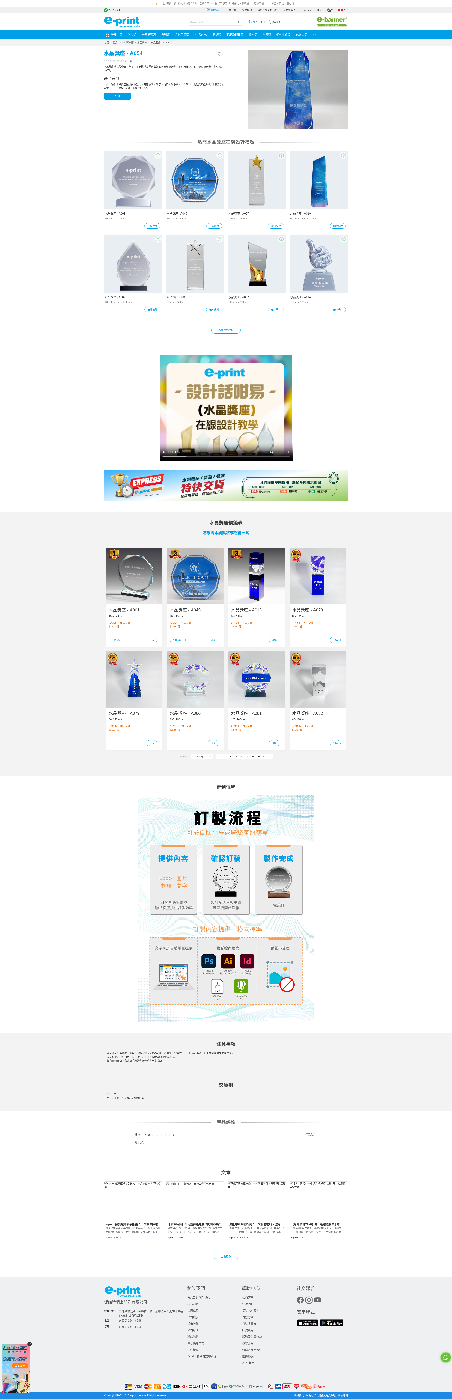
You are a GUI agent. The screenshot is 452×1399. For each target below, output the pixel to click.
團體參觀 (248, 1356)
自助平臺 (231, 9)
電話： (108, 1320)
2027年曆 (248, 1362)
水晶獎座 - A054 (160, 42)
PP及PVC (200, 34)
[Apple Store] (307, 1323)
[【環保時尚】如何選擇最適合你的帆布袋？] (195, 1200)
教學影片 (248, 1343)
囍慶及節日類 (234, 34)
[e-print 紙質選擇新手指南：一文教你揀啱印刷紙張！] (133, 1200)
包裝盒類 (301, 34)
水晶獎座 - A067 (238, 213)
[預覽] (158, 155)
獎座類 (253, 34)
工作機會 (193, 1349)
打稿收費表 (249, 1323)
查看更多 (226, 1256)
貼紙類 (217, 34)
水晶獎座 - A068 (177, 297)
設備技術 (193, 1323)
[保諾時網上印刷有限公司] (143, 1292)
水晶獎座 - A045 (177, 213)
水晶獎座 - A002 (115, 297)
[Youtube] (318, 1300)
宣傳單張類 (149, 34)
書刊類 (165, 34)
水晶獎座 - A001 (115, 213)
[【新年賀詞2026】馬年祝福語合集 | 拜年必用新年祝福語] (319, 1200)
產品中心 (118, 42)
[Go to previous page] (219, 756)
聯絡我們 (193, 1336)
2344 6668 (114, 9)
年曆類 (267, 34)
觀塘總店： (111, 1311)
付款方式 (248, 1317)
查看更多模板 (226, 330)
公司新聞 (193, 1330)
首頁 (106, 42)
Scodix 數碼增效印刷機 (201, 1356)
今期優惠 (247, 9)
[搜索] (239, 21)
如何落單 (248, 1297)
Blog (318, 9)
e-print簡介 (194, 1304)
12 (264, 756)
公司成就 (193, 1317)
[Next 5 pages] (258, 756)
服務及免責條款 (252, 1336)
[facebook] (300, 1300)
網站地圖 (343, 1395)
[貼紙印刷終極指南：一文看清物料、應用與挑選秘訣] (257, 1200)
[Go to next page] (270, 756)
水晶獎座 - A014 (300, 297)
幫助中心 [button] (288, 9)
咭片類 (132, 34)
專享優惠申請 (195, 1343)
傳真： (108, 1326)
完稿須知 (248, 1304)
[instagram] (309, 1300)
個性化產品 (283, 34)
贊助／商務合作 (252, 1349)
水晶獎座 (142, 42)
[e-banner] (332, 21)
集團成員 (193, 1310)
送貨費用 (248, 1330)
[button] (330, 10)
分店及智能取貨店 (268, 9)
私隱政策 (311, 1395)
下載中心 (306, 9)
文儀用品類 (182, 34)
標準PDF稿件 (250, 1310)
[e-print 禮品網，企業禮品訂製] (16, 1368)
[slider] (114, 61)
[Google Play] (331, 1323)
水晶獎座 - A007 (238, 297)
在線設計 (152, 225)
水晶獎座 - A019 (300, 213)
